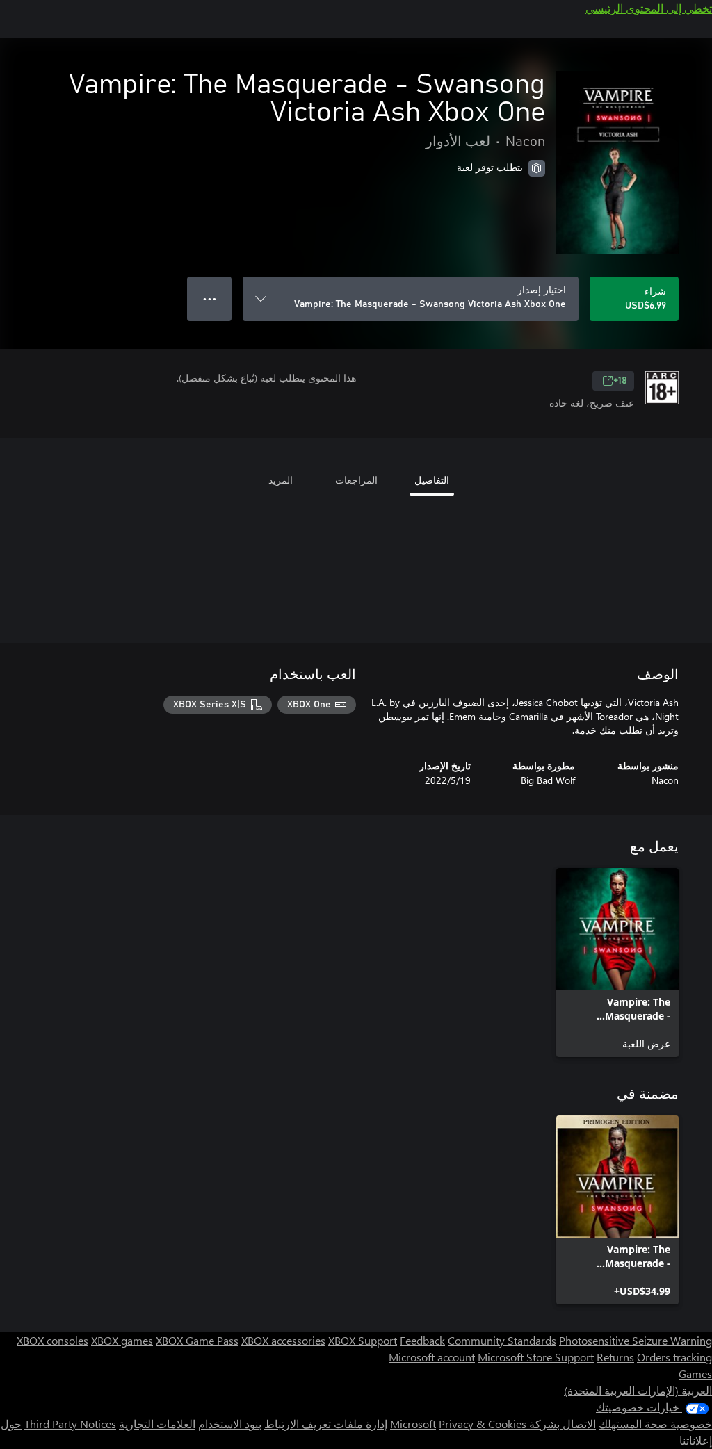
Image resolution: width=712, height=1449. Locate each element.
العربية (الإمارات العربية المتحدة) (638, 1390)
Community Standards (502, 1340)
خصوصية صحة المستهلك (655, 1423)
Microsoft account (432, 1357)
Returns (615, 1357)
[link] (617, 962)
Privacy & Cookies (482, 1423)
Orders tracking (674, 1357)
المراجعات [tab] (356, 479)
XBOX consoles (52, 1340)
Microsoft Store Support (536, 1357)
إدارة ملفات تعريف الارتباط (325, 1423)
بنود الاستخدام (229, 1423)
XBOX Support (362, 1340)
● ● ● (209, 298)
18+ (620, 381)
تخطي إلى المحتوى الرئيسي (648, 8)
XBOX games (122, 1340)
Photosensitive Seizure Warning (635, 1340)
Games (695, 1373)
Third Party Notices (70, 1423)
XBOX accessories (283, 1340)
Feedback (422, 1340)
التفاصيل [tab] (431, 479)
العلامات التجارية (157, 1423)
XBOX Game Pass (197, 1340)
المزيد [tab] (280, 479)
